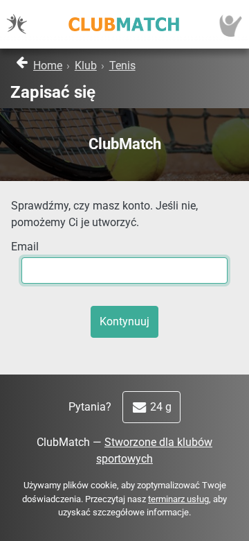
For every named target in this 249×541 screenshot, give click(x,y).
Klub (86, 65)
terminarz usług (178, 499)
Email (25, 246)
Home (47, 65)
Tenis (122, 65)
